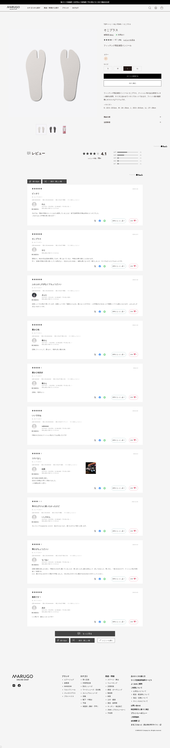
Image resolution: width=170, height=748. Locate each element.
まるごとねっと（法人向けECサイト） (145, 725)
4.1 (104, 153)
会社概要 (134, 721)
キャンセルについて (140, 701)
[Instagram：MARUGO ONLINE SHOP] (14, 685)
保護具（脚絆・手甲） (91, 706)
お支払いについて (139, 691)
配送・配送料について (141, 694)
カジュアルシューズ (90, 693)
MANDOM (68, 686)
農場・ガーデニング (115, 689)
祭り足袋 (86, 680)
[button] (65, 7)
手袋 (84, 703)
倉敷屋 (66, 683)
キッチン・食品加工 (115, 706)
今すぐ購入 (132, 83)
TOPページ (107, 24)
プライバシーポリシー (139, 713)
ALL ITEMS (117, 24)
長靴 (84, 696)
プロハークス (69, 696)
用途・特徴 (109, 676)
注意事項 (107, 122)
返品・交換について (140, 698)
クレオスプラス (70, 693)
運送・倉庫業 (112, 703)
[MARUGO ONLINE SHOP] (13, 8)
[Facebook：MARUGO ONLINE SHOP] (19, 685)
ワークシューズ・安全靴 (91, 689)
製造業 (110, 693)
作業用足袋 (87, 683)
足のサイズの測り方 (138, 676)
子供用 (110, 713)
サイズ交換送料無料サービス (141, 680)
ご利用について (136, 688)
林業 (109, 696)
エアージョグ (69, 680)
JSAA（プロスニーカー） (117, 710)
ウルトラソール (70, 689)
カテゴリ (84, 676)
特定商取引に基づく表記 (140, 709)
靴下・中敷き (87, 700)
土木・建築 (112, 700)
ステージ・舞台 (113, 680)
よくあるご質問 (136, 684)
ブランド (65, 676)
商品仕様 (107, 117)
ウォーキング (112, 683)
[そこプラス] (41, 129)
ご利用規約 (135, 717)
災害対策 (111, 686)
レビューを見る (129, 40)
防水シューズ (87, 686)
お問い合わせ (136, 705)
